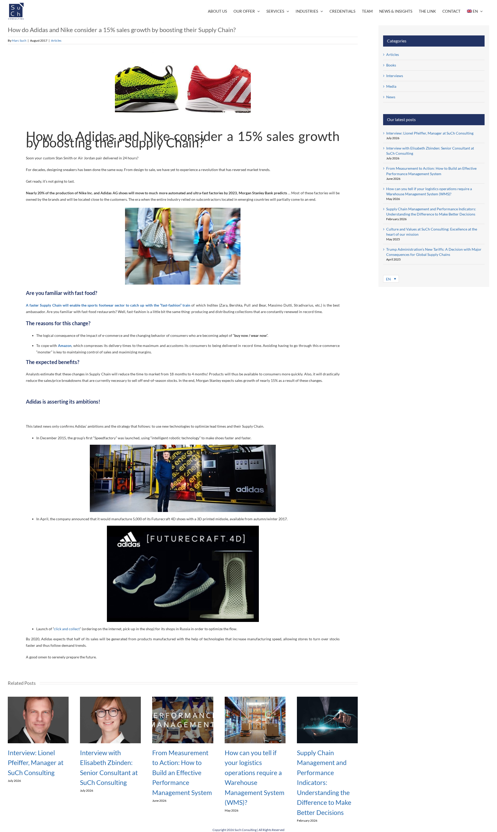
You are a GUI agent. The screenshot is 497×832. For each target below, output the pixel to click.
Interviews (394, 75)
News (390, 97)
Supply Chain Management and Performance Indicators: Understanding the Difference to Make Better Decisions (324, 782)
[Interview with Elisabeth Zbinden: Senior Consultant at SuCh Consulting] (110, 699)
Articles (56, 40)
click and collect (67, 629)
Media (391, 86)
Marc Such (19, 40)
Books (391, 65)
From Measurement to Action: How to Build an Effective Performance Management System (182, 772)
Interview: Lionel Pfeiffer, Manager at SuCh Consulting (35, 762)
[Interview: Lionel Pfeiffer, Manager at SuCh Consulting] (38, 699)
